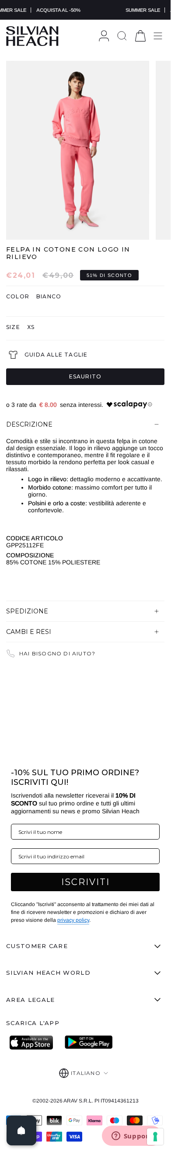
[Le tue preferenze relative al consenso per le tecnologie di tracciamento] (155, 1136)
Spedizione (27, 611)
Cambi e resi (28, 632)
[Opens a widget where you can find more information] (131, 1137)
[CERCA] (122, 36)
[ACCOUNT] (104, 36)
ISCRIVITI (85, 882)
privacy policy (73, 920)
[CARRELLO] (140, 36)
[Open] (21, 1130)
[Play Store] (88, 1042)
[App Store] (33, 1042)
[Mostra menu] (157, 36)
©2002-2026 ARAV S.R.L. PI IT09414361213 (85, 1101)
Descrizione (29, 424)
